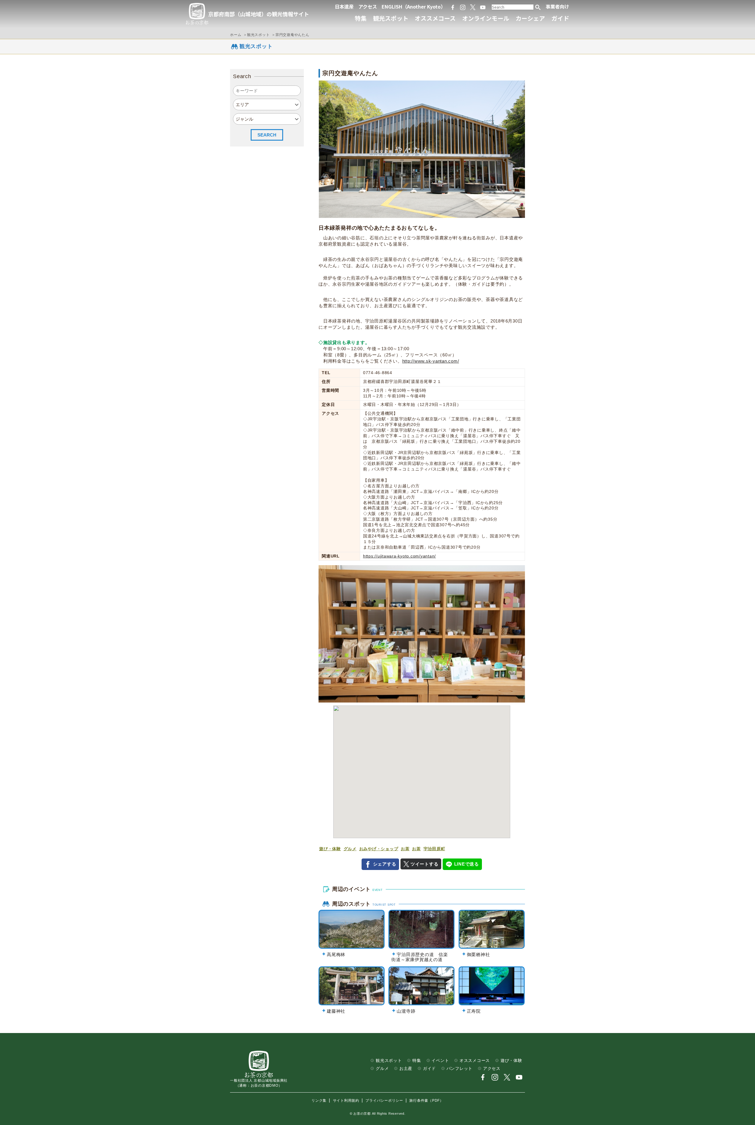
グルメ (350, 849)
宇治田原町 (434, 849)
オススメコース (435, 18)
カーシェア (530, 18)
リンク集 (318, 1100)
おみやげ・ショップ (378, 849)
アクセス (367, 6)
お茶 (405, 849)
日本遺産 (344, 6)
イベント (440, 1060)
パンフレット (460, 1068)
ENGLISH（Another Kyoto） (413, 6)
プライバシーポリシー (384, 1100)
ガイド (560, 18)
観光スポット (390, 18)
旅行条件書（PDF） (426, 1100)
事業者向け (557, 6)
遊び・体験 (330, 849)
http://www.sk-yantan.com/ (430, 361)
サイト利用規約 (346, 1100)
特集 (361, 18)
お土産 (405, 1068)
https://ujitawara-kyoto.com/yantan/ (399, 556)
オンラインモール (485, 18)
